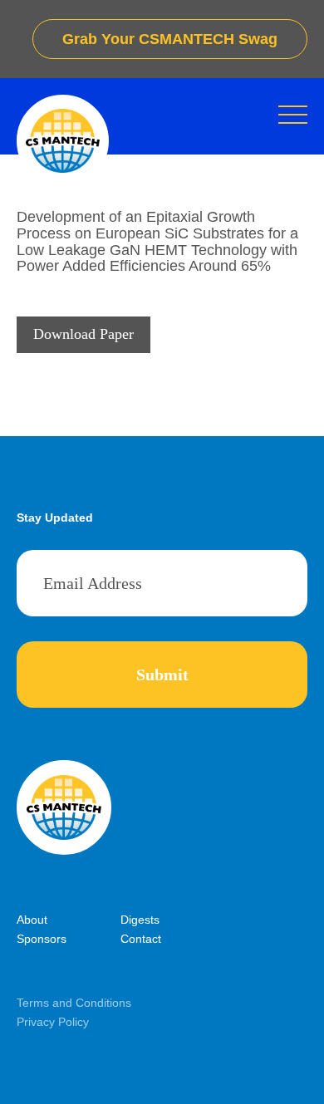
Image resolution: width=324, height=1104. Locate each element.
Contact (140, 938)
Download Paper (83, 334)
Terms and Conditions (74, 1002)
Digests (140, 919)
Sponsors (41, 938)
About (32, 919)
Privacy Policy (53, 1021)
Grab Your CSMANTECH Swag (169, 39)
